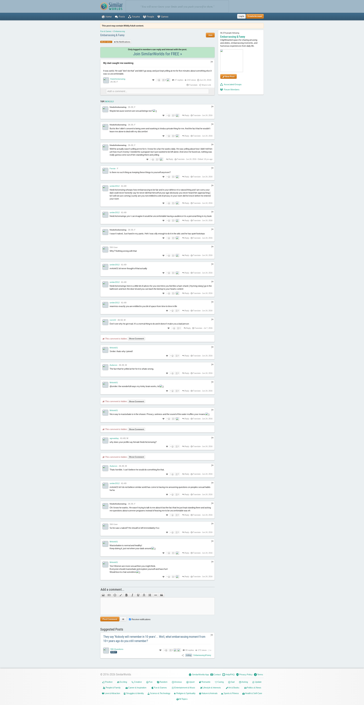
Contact (217, 674)
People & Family (113, 687)
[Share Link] (183, 655)
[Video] (109, 595)
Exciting (123, 682)
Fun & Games (105, 31)
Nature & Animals (209, 693)
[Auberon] (105, 367)
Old (112, 101)
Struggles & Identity (135, 693)
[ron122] (105, 322)
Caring (220, 682)
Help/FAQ (230, 674)
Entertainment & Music (184, 687)
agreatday (114, 438)
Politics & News (253, 687)
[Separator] (156, 595)
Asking (244, 682)
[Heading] (150, 595)
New (107, 101)
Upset (192, 682)
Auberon (113, 365)
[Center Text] (144, 595)
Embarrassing (119, 31)
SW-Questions (116, 649)
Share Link (206, 85)
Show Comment (136, 338)
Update (257, 682)
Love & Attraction (112, 693)
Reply (186, 115)
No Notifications (123, 42)
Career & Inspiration (137, 687)
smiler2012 (115, 186)
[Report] (212, 107)
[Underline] (138, 595)
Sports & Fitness (231, 693)
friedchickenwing (117, 79)
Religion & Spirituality (186, 693)
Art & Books (233, 687)
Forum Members (231, 89)
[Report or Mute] (212, 62)
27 (179, 80)
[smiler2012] (105, 188)
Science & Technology (160, 693)
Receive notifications (141, 619)
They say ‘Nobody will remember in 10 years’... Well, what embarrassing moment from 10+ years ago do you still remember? (154, 639)
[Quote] (162, 595)
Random (163, 682)
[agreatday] (105, 440)
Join (210, 35)
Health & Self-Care (253, 693)
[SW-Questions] (106, 650)
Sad (232, 682)
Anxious (178, 682)
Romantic (206, 682)
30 (189, 650)
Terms (260, 674)
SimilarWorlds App (200, 674)
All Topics (183, 699)
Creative (138, 682)
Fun (150, 682)
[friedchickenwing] (106, 80)
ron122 (113, 320)
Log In (241, 16)
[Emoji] (115, 595)
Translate (193, 85)
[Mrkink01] (105, 350)
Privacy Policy (246, 674)
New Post (229, 76)
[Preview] (123, 619)
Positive (108, 682)
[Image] (103, 595)
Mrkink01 (114, 348)
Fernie (112, 168)
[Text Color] (121, 595)
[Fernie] (105, 171)
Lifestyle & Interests (211, 687)
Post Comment (110, 619)
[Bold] (126, 595)
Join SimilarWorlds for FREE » (157, 53)
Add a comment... (112, 590)
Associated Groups (233, 84)
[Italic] (132, 595)
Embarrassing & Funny (112, 35)
